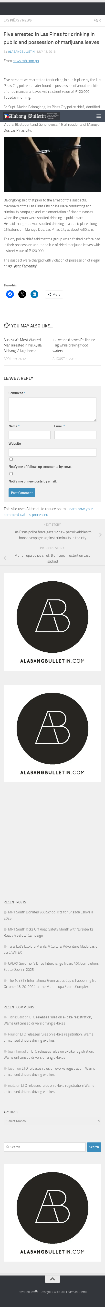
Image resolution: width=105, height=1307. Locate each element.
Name (14, 426)
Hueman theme (76, 1292)
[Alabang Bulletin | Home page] (41, 116)
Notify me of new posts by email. (33, 481)
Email (59, 426)
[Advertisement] (52, 54)
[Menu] (99, 116)
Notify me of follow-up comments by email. (40, 467)
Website (15, 443)
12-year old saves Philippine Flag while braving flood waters (73, 345)
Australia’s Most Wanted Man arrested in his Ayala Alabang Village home (23, 345)
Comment (17, 393)
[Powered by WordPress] (36, 1291)
